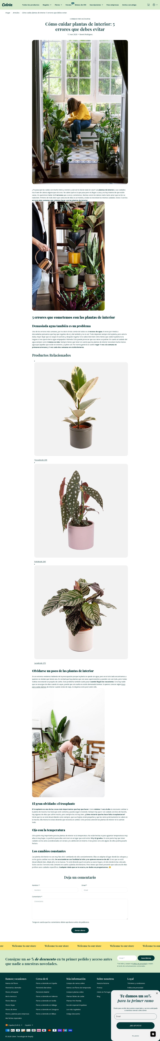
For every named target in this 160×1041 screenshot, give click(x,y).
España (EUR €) (14, 1025)
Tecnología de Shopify (25, 1036)
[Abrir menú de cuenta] (155, 4)
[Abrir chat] (153, 1034)
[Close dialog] (157, 993)
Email (84, 885)
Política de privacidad (139, 964)
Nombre (36, 885)
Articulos (16, 13)
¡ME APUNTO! (135, 1025)
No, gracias (135, 1036)
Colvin (14, 1036)
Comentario (37, 896)
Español (28, 1025)
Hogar (7, 13)
